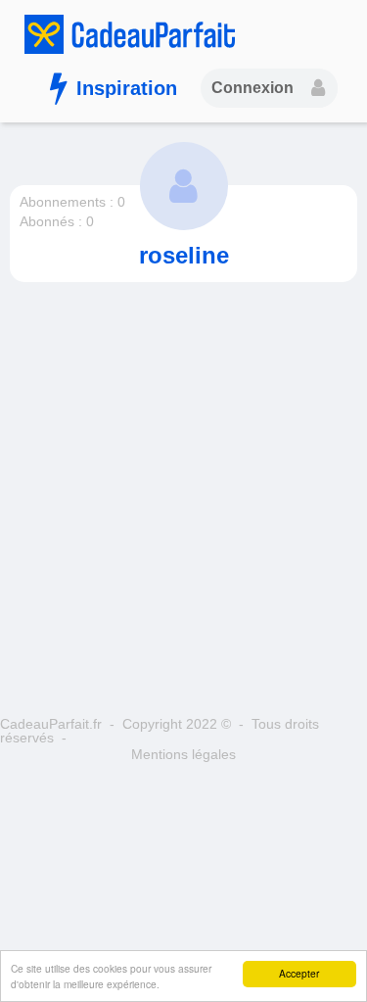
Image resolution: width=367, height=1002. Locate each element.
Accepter (299, 973)
